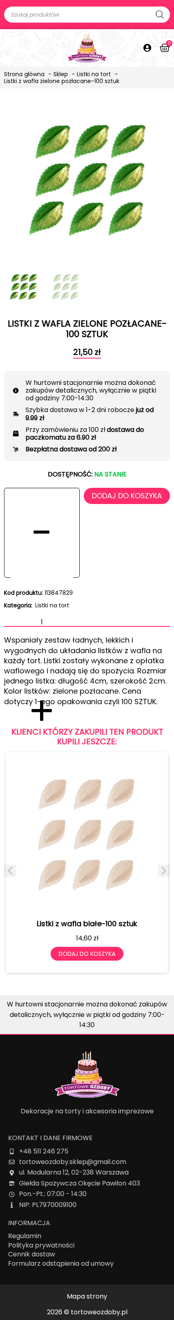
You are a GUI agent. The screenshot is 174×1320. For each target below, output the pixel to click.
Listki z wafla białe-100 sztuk (87, 923)
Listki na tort (52, 605)
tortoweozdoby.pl (99, 1312)
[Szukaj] (160, 14)
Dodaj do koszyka (127, 496)
